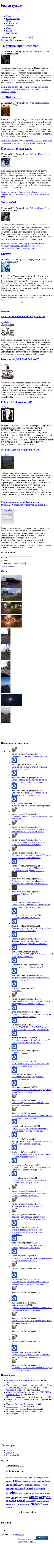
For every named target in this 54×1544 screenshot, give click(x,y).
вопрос (40, 1477)
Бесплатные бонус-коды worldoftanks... (29, 1206)
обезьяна (25, 1497)
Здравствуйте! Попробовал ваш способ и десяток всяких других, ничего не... (30, 1129)
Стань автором (13, 18)
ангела (26, 192)
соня (46, 89)
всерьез (26, 243)
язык (9, 1507)
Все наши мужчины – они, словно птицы (24, 1411)
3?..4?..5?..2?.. (12, 1406)
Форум (9, 30)
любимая (5, 246)
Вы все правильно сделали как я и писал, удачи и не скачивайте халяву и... (30, 843)
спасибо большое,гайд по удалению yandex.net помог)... (28, 1077)
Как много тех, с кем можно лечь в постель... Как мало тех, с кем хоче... (32, 1321)
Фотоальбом (11, 23)
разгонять (34, 143)
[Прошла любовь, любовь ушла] (14, 1253)
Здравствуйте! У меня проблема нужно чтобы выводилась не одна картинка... (32, 1308)
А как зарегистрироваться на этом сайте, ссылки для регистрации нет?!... (30, 1246)
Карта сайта (11, 33)
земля (44, 1485)
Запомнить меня (11, 563)
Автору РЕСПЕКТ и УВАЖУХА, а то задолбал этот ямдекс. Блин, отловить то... (30, 1028)
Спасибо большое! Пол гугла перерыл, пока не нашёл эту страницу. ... (31, 1090)
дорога (33, 1481)
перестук (36, 246)
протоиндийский (15, 1500)
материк (28, 1493)
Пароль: (4, 560)
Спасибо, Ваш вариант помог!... (26, 918)
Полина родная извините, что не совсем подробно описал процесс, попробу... (29, 781)
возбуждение (42, 87)
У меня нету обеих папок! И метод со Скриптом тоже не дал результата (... (28, 869)
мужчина (46, 1493)
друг (44, 141)
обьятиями (18, 194)
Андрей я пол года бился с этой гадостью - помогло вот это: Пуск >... (31, 979)
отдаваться (24, 89)
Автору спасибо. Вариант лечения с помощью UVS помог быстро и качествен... (32, 1142)
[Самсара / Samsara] (14, 1225)
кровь (3, 143)
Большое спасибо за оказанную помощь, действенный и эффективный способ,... (30, 942)
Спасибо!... (16, 991)
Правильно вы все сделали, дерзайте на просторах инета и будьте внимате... (29, 830)
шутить (42, 143)
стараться (5, 91)
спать (31, 297)
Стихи (9, 21)
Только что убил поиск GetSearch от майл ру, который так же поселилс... (32, 929)
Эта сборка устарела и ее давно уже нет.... (30, 756)
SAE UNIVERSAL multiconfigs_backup (23, 316)
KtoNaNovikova (10, 510)
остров (45, 1497)
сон (41, 89)
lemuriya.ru (11, 5)
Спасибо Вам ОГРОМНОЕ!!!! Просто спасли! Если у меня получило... (32, 955)
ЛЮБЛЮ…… (11, 97)
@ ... (14, 1271)
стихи (47, 1501)
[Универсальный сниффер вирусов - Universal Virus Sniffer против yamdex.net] (14, 762)
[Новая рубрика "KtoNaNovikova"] (14, 1188)
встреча (46, 1477)
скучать (25, 248)
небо (11, 194)
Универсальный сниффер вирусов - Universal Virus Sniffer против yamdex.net (29, 1386)
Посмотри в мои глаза (16, 148)
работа (28, 1501)
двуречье (26, 1481)
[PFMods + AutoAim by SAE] (14, 751)
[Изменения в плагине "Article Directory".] (14, 1175)
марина (41, 295)
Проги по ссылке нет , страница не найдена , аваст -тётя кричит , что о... (32, 1015)
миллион (36, 1493)
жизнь (37, 1485)
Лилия (25, 51)
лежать (15, 89)
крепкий (33, 295)
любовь (4, 194)
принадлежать (7, 248)
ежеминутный (37, 243)
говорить (9, 1481)
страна (13, 91)
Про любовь (43, 51)
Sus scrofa (26, 259)
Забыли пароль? (9, 566)
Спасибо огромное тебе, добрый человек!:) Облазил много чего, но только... (31, 1041)
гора (19, 1481)
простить (5, 297)
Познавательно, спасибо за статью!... (28, 967)
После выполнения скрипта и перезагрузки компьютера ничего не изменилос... (31, 906)
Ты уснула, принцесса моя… (21, 45)
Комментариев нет (9, 87)
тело (3, 197)
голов (39, 141)
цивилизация (24, 1504)
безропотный (29, 87)
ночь (20, 1497)
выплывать (6, 89)
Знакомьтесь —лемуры (16, 1409)
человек (37, 1504)
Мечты (6, 254)
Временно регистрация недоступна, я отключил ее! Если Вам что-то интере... (29, 1218)
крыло (42, 192)
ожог (9, 143)
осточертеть (26, 246)
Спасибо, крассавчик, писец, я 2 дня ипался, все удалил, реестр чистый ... (31, 1155)
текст (14, 1504)
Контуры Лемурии (14, 1404)
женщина (29, 1485)
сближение (44, 194)
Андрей (9, 1450)
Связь (8, 28)
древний (12, 1484)
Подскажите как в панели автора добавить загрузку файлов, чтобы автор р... (31, 1356)
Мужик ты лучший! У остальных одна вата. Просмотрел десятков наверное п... (31, 1168)
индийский (24, 1488)
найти (48, 295)
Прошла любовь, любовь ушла (20, 1397)
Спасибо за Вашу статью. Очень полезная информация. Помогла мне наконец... (30, 1283)
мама (21, 1493)
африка (30, 1478)
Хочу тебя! (8, 202)
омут (14, 143)
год (15, 1481)
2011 (12, 40)
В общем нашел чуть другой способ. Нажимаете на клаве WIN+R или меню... (30, 882)
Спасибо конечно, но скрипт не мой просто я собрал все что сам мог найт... (32, 1116)
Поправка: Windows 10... (22, 894)
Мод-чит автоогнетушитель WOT (20, 449)
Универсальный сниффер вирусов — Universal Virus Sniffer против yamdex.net (24, 503)
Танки (6, 321)
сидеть (42, 1501)
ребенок (13, 297)
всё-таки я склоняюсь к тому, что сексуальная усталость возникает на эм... (32, 1259)
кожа (49, 141)
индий (10, 1488)
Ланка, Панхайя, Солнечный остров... (23, 1399)
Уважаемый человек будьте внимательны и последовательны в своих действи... (31, 1002)
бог (35, 1477)
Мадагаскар (10, 1477)
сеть (38, 1501)
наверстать (15, 246)
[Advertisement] (13, 1429)
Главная (9, 16)
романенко (23, 297)
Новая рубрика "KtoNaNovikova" (21, 1380)
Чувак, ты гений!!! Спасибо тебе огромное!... (32, 806)
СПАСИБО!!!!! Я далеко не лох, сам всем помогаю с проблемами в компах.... (30, 1065)
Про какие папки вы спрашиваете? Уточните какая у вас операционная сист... (32, 856)
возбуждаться (29, 141)
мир (41, 1493)
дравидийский (44, 1481)
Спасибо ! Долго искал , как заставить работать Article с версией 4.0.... (29, 1181)
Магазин (10, 26)
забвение (34, 192)
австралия (18, 1477)
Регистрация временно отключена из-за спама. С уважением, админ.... (29, 1194)
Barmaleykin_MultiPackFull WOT (20, 359)
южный (45, 1504)
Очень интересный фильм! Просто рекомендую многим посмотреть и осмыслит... (27, 1232)
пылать (34, 194)
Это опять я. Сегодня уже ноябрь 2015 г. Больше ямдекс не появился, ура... (29, 794)
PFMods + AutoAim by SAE (16, 402)
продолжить (23, 143)
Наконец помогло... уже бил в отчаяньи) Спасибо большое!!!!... (29, 768)
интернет (39, 1488)
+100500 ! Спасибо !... (21, 1053)
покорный (34, 89)
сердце (18, 248)
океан (33, 1497)
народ (14, 1497)
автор (25, 295)
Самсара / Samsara (14, 1390)
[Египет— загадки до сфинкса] (14, 962)
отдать (27, 194)
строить (38, 297)
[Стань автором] (14, 1201)
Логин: (4, 557)
